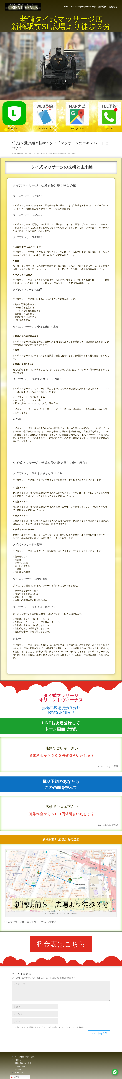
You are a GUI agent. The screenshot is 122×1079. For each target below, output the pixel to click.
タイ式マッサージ (39, 154)
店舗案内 (113, 6)
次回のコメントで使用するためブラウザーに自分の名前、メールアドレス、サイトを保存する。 (51, 1027)
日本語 (16, 1077)
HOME (66, 6)
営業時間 (102, 6)
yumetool (20, 154)
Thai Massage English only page (83, 6)
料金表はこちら (61, 944)
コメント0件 (72, 154)
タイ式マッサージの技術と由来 (56, 154)
